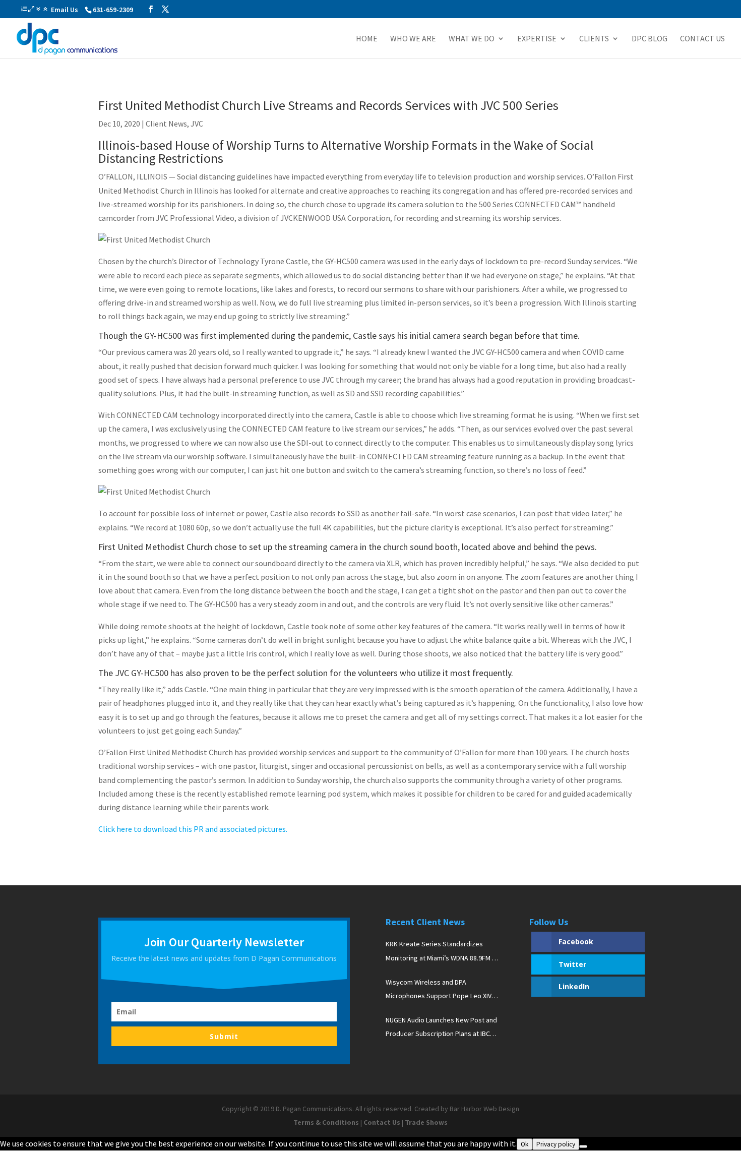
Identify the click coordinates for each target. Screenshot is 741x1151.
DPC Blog (649, 39)
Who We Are (413, 39)
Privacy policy (555, 1144)
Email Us (64, 9)
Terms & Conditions (326, 1122)
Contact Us (702, 39)
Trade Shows (426, 1122)
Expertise (537, 39)
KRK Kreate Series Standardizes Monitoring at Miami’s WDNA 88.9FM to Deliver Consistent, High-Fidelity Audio (442, 951)
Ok (524, 1144)
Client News (166, 123)
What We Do (472, 39)
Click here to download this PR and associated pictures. (192, 829)
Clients (594, 39)
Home (367, 39)
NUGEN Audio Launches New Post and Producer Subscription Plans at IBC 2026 (441, 1028)
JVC (197, 123)
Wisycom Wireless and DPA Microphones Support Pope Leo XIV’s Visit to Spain (441, 990)
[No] (583, 1146)
